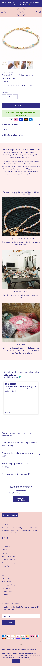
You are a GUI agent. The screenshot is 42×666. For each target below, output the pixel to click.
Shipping (14, 86)
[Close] (40, 641)
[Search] (6, 12)
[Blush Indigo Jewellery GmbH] (21, 12)
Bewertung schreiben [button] (21, 499)
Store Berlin (6, 588)
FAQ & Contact (7, 591)
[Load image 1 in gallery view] (21, 38)
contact (4, 550)
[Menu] (2, 12)
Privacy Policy (6, 566)
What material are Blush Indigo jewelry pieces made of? (19, 444)
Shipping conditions (8, 559)
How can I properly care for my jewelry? (16, 465)
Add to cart (21, 105)
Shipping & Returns (8, 585)
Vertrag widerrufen (11, 515)
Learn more (25, 657)
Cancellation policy (8, 563)
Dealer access (6, 582)
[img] (22, 374)
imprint (4, 553)
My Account (6, 578)
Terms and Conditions (9, 556)
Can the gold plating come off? (16, 474)
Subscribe (8, 622)
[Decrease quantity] (4, 96)
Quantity (5, 92)
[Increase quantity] (15, 96)
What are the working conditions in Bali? (17, 454)
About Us (5, 595)
